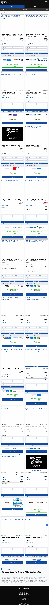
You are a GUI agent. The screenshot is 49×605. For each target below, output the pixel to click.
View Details (12, 69)
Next (8, 580)
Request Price (24, 600)
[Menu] (46, 2)
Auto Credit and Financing (24, 604)
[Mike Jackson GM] (4, 2)
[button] (47, 525)
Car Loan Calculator (24, 603)
